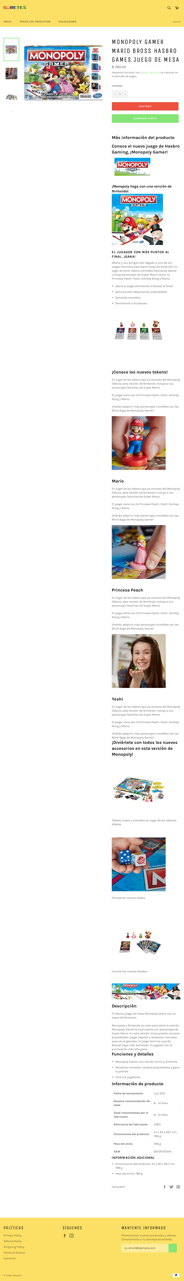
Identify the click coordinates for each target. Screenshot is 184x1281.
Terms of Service (14, 1252)
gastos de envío (150, 72)
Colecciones (68, 21)
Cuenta (176, 21)
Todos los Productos (35, 21)
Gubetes (17, 1275)
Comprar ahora (145, 118)
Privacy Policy (13, 1235)
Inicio (8, 21)
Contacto (10, 1258)
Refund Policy (13, 1241)
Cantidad (117, 86)
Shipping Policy (14, 1247)
